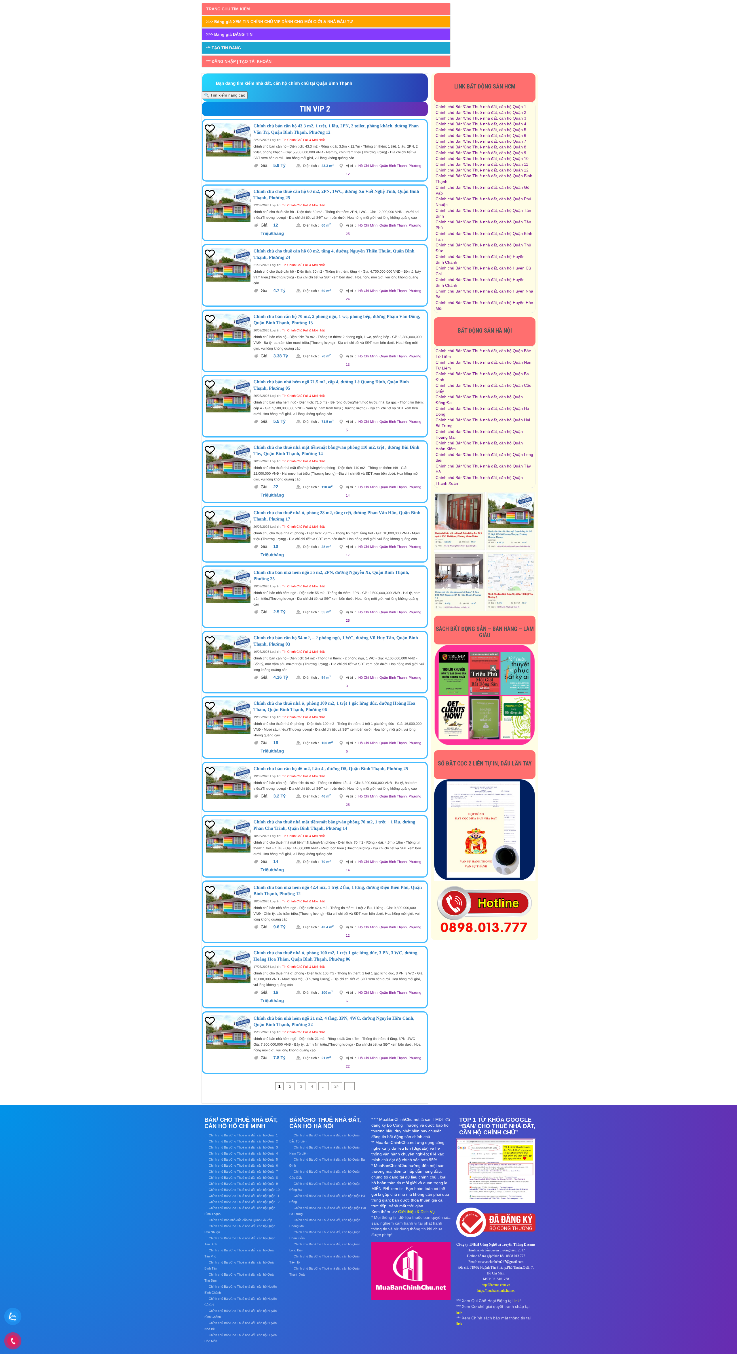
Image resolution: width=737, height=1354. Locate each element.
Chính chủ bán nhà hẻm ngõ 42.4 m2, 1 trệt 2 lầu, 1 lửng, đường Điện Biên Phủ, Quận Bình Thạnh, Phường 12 (337, 890)
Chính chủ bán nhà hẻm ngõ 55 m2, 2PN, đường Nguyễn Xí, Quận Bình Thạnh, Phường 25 (331, 575)
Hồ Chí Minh (368, 166)
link (517, 1300)
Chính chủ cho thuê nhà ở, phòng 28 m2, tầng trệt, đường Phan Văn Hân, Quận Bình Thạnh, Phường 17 (336, 516)
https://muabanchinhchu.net (495, 1291)
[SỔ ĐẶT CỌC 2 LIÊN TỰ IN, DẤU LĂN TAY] (484, 829)
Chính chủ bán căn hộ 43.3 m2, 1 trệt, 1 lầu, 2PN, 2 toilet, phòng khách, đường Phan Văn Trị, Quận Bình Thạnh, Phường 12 (336, 129)
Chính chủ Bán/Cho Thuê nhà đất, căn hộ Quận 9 (481, 152)
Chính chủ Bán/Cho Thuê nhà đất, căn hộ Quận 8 (481, 147)
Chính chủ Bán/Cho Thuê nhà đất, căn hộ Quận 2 (481, 112)
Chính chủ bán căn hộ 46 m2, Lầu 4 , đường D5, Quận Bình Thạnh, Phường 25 (330, 768)
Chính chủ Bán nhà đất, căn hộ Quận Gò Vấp (240, 1220)
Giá (266, 165)
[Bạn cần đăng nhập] (209, 129)
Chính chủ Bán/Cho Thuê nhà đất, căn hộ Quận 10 (482, 158)
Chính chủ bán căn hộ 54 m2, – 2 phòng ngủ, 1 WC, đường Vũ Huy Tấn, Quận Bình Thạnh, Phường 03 (335, 641)
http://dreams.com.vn (496, 1285)
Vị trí (351, 166)
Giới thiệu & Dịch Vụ (416, 1211)
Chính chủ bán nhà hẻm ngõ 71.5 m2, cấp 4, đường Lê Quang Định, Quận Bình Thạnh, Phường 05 (331, 385)
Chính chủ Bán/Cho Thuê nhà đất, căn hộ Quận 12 (482, 170)
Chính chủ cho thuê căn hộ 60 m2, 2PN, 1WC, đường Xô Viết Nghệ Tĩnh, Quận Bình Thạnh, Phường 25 (336, 194)
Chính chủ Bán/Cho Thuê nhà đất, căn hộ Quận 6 (481, 135)
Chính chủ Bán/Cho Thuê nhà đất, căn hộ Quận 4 (481, 124)
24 (336, 1086)
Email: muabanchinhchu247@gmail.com (495, 1262)
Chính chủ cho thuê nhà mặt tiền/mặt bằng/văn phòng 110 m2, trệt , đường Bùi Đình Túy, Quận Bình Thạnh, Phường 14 (336, 450)
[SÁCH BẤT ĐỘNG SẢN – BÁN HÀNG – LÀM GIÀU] (484, 695)
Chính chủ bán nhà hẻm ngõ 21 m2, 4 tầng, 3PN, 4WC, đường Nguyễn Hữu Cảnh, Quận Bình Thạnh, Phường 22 (333, 1021)
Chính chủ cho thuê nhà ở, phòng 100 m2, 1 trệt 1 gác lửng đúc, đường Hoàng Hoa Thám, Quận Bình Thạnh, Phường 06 (334, 706)
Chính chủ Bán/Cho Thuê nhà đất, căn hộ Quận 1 (481, 106)
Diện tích (311, 166)
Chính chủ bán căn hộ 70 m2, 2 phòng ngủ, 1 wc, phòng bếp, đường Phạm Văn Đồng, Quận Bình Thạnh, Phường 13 (336, 319)
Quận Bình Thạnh (393, 166)
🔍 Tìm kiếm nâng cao (224, 95)
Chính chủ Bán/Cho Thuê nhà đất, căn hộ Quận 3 (481, 118)
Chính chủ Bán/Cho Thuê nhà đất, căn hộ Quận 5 (481, 129)
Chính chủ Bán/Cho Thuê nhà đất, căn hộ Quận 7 (481, 141)
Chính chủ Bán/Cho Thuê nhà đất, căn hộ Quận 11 (482, 164)
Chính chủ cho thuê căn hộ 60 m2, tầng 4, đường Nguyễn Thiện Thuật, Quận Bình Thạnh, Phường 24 (333, 254)
